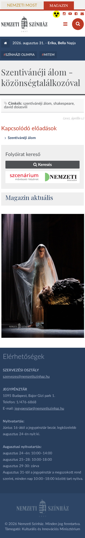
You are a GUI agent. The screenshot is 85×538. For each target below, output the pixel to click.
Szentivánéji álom (37, 103)
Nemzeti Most (22, 5)
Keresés (44, 165)
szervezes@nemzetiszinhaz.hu (26, 376)
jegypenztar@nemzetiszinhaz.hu (39, 408)
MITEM (49, 54)
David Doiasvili (15, 107)
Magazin (59, 5)
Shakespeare (63, 103)
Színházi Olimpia (19, 54)
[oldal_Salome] (42, 276)
